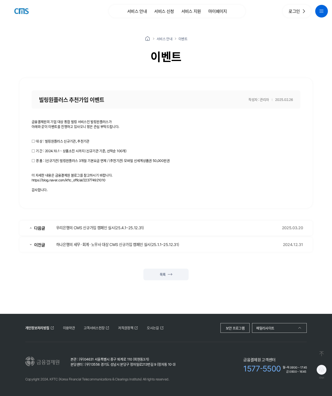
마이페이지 (217, 11)
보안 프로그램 (235, 328)
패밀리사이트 (265, 328)
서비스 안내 (137, 11)
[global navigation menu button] (321, 11)
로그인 (294, 11)
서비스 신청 (164, 11)
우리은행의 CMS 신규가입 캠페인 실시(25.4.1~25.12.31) (100, 227)
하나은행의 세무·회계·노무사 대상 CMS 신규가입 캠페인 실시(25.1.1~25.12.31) (117, 244)
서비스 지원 (191, 11)
